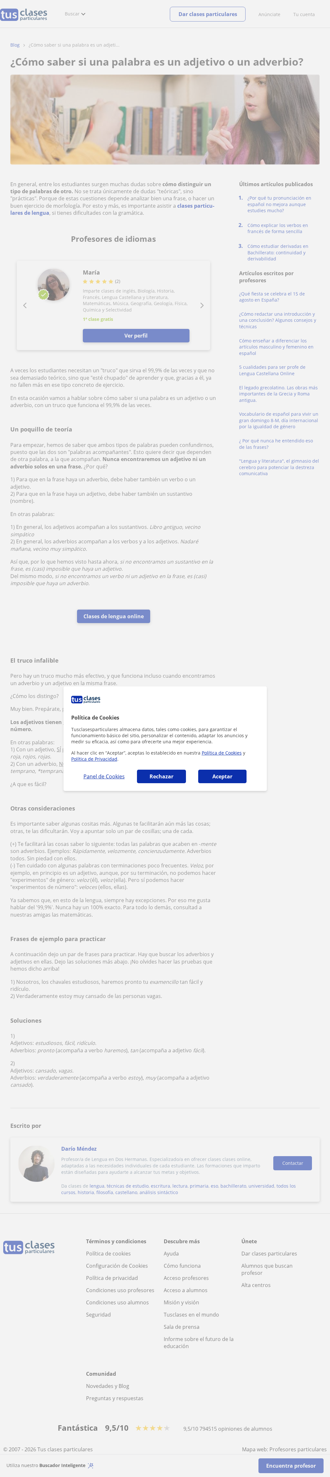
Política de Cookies (222, 753)
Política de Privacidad (94, 759)
